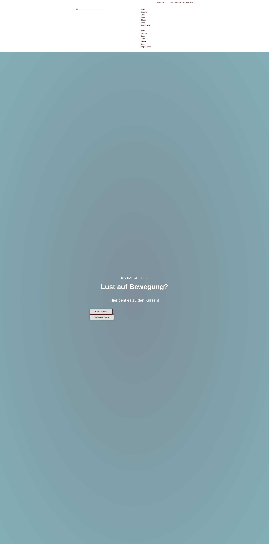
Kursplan (144, 12)
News (143, 23)
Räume (143, 20)
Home (143, 9)
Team (143, 17)
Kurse (143, 15)
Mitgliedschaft (146, 25)
